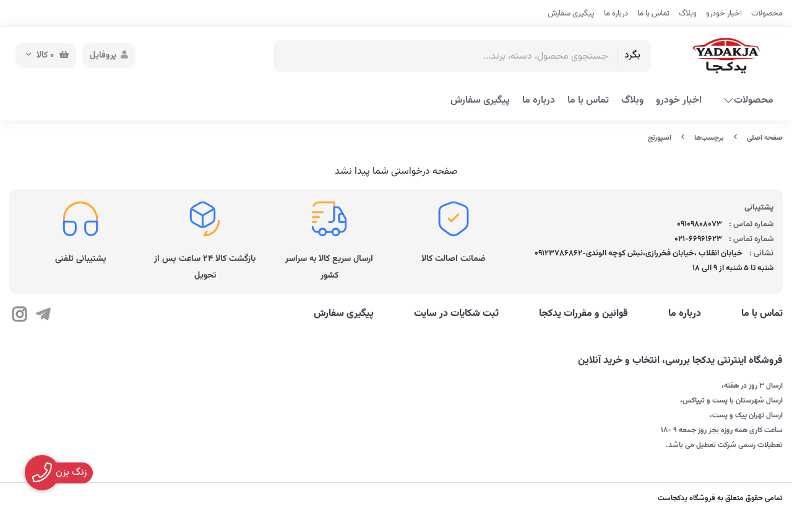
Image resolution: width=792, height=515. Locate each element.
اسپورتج (659, 137)
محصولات (767, 13)
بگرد (632, 55)
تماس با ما (653, 13)
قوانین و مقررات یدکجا (583, 314)
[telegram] (42, 316)
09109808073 (699, 224)
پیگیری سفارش (571, 13)
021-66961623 (698, 239)
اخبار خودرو (724, 13)
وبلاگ (688, 13)
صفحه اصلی (765, 137)
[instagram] (19, 316)
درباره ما (616, 13)
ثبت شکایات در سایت (456, 314)
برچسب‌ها (709, 137)
